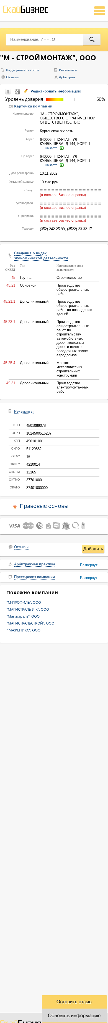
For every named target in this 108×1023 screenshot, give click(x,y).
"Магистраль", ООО (23, 616)
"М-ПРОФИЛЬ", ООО (23, 602)
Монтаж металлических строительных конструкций (69, 369)
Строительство (69, 277)
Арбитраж (67, 77)
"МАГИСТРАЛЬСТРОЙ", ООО (30, 623)
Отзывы (12, 77)
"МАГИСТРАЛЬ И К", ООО (27, 609)
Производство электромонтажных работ (72, 387)
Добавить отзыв (93, 549)
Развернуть (89, 565)
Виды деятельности (22, 70)
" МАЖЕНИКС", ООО (23, 630)
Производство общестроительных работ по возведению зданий (74, 307)
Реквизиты (68, 70)
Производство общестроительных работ (72, 289)
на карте (51, 148)
